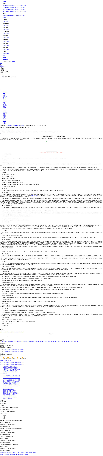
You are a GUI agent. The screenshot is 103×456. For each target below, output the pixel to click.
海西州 (11, 362)
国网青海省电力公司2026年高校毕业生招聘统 (11, 379)
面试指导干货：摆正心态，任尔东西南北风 (11, 393)
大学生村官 (5, 9)
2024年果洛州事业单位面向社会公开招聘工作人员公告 (14, 349)
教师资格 (12, 9)
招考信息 (23, 125)
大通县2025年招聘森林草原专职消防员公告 (11, 381)
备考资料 (6, 373)
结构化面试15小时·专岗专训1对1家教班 (10, 371)
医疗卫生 (16, 7)
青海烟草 (24, 11)
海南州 (8, 362)
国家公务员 (5, 5)
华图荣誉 (6, 452)
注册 (1, 65)
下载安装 (13, 61)
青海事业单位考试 (16, 125)
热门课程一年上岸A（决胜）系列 (46, 341)
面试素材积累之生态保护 (8, 398)
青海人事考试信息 (9, 125)
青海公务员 (5, 7)
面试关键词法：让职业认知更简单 (9, 395)
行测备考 (4, 15)
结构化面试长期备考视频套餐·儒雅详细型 (10, 367)
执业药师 (16, 9)
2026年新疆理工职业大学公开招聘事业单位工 (11, 375)
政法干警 (9, 7)
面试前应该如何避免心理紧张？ (9, 394)
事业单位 (9, 5)
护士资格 (20, 7)
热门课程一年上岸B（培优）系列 (59, 341)
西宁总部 (2, 362)
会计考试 (16, 11)
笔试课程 (2, 360)
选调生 (23, 7)
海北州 (13, 362)
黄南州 (16, 362)
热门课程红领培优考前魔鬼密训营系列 (7, 341)
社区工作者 (5, 11)
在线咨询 (2, 413)
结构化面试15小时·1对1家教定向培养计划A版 (11, 369)
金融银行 (9, 9)
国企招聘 (9, 11)
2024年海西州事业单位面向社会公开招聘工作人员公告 (14, 351)
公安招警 (20, 5)
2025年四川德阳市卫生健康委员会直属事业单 (11, 378)
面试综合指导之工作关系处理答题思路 (10, 392)
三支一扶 (16, 5)
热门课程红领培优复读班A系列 (21, 341)
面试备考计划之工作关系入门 (8, 389)
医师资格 (20, 9)
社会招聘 (4, 122)
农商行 (4, 102)
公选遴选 (4, 99)
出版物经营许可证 (24, 454)
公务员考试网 (10, 129)
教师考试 (12, 5)
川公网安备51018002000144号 (15, 454)
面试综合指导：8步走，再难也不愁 (9, 390)
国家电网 (12, 11)
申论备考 (8, 15)
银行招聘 (4, 103)
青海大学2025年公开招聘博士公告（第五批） (11, 384)
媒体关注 (14, 452)
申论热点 (15, 15)
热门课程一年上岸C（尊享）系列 (72, 341)
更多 (3, 108)
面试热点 (19, 15)
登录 (1, 63)
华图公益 (10, 452)
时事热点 (23, 15)
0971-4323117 (2, 66)
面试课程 (6, 360)
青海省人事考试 (34, 195)
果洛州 (19, 362)
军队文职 (4, 106)
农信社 (23, 9)
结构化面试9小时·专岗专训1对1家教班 (10, 368)
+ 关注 (8, 72)
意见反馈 (26, 452)
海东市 (5, 362)
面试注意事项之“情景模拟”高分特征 (10, 397)
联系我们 (18, 452)
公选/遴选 (20, 11)
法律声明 (22, 452)
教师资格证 (5, 96)
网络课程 (7, 21)
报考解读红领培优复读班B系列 (33, 341)
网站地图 (30, 452)
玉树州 (22, 362)
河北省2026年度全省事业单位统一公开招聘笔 (11, 380)
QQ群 (1, 73)
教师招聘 (12, 7)
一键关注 (6, 413)
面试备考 (12, 15)
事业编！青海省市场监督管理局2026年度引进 (11, 382)
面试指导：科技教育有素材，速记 (9, 391)
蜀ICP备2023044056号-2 (4, 454)
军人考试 (24, 5)
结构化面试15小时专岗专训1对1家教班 (10, 366)
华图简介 (2, 452)
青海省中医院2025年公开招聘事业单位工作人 (11, 383)
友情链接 (34, 452)
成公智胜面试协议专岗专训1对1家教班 (10, 370)
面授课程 (4, 21)
